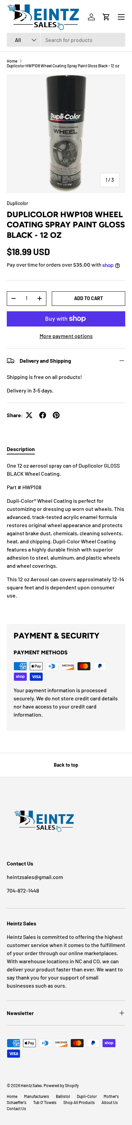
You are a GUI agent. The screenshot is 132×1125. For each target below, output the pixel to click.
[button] (106, 16)
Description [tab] (21, 449)
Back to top (66, 765)
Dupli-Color (87, 1096)
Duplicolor (17, 203)
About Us (110, 1102)
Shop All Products (79, 1102)
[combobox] (66, 40)
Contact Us (16, 1108)
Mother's (111, 1096)
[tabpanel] (66, 537)
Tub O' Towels (45, 1102)
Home (12, 61)
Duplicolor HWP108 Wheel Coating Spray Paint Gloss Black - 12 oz (63, 66)
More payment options (66, 336)
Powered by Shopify (61, 1085)
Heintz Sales (31, 1085)
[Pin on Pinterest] (56, 415)
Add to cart (88, 298)
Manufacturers (36, 1096)
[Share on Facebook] (42, 415)
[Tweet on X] (29, 415)
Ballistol (63, 1096)
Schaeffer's (16, 1102)
